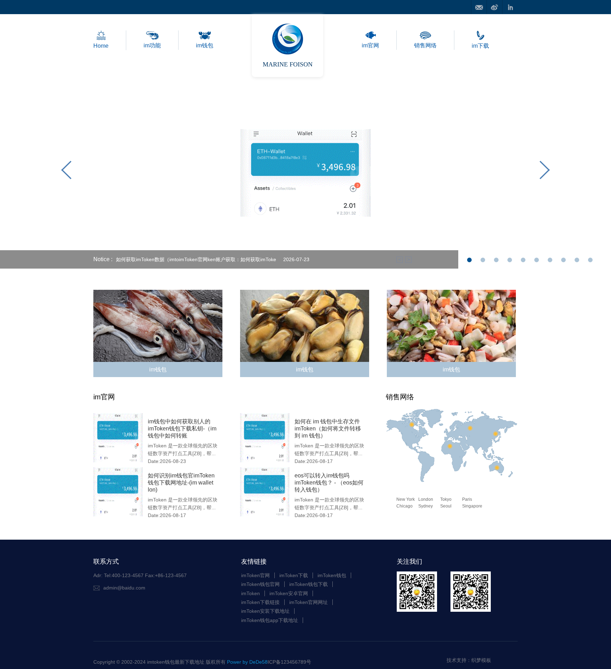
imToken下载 (293, 575)
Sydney (425, 506)
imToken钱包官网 (260, 584)
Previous (66, 171)
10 (590, 262)
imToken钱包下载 (308, 584)
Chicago (404, 506)
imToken (250, 593)
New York (405, 499)
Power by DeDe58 (247, 662)
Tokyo (446, 499)
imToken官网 (255, 575)
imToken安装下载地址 (265, 611)
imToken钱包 (332, 575)
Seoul (446, 506)
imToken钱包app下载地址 (269, 620)
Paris (467, 499)
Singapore (472, 506)
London (425, 499)
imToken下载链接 (260, 602)
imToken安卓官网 (288, 593)
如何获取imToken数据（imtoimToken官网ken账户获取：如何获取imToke (196, 259)
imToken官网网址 (308, 602)
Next (545, 171)
